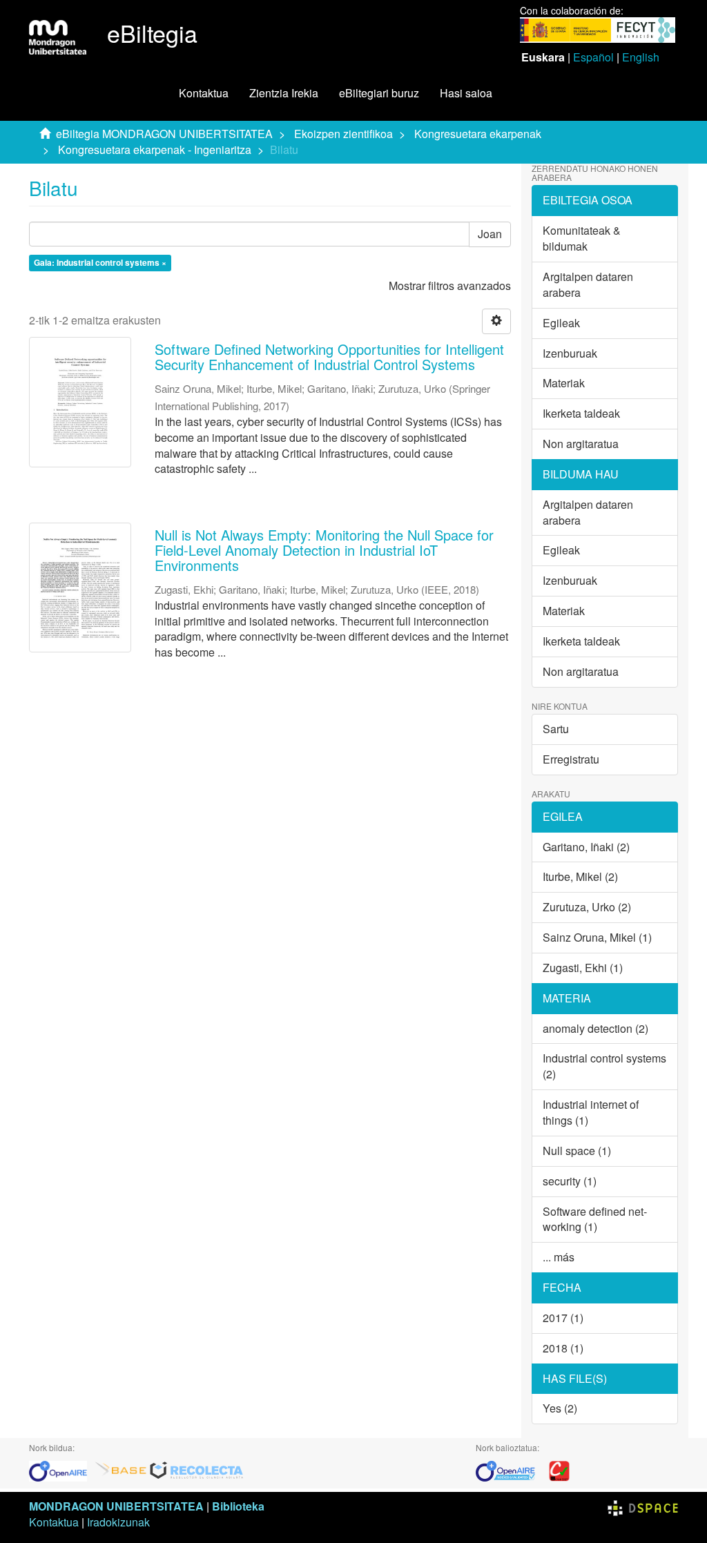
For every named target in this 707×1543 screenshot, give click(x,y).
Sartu (556, 729)
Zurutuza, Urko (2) (587, 907)
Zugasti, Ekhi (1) (583, 968)
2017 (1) (563, 1318)
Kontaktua (204, 93)
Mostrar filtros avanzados (450, 285)
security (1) (570, 1181)
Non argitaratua (581, 444)
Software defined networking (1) (595, 1219)
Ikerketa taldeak (581, 413)
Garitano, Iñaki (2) (586, 847)
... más (558, 1257)
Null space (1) (577, 1150)
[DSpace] (643, 1506)
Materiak (564, 383)
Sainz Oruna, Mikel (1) (597, 937)
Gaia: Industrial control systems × (100, 263)
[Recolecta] (197, 1470)
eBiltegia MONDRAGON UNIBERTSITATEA (164, 134)
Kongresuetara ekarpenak (477, 134)
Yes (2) (560, 1408)
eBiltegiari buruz (379, 93)
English (640, 57)
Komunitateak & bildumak (582, 238)
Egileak (561, 323)
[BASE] (121, 1470)
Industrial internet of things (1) (591, 1112)
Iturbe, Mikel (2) (580, 876)
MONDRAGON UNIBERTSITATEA (116, 1506)
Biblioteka (238, 1506)
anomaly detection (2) (595, 1028)
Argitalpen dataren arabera (588, 284)
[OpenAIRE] (61, 1470)
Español (593, 57)
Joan (490, 234)
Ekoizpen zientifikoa (343, 134)
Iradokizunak (118, 1522)
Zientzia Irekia (283, 93)
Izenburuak (570, 353)
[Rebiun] (559, 1470)
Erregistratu (571, 759)
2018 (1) (563, 1348)
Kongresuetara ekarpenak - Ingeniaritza (154, 149)
